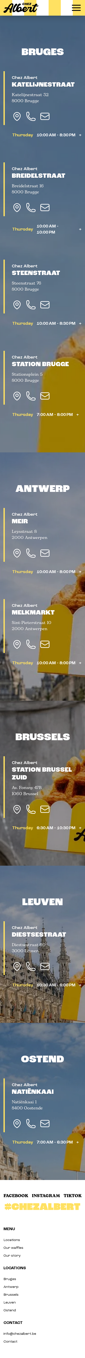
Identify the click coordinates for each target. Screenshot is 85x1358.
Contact (10, 1341)
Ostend (42, 1059)
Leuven (42, 902)
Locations (11, 1240)
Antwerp (42, 488)
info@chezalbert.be (19, 1334)
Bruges (42, 52)
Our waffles (13, 1248)
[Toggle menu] (76, 8)
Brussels (42, 737)
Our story (12, 1255)
